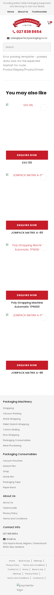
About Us (23, 11)
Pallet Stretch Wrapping (16, 424)
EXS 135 (27, 162)
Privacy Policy (10, 513)
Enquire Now (27, 155)
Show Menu (5, 22)
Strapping (8, 408)
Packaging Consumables (17, 440)
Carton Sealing (11, 429)
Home (10, 11)
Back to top (24, 560)
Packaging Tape (12, 482)
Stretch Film (9, 466)
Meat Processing (12, 445)
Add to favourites (43, 107)
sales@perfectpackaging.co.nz (29, 38)
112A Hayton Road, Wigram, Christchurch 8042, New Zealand (25, 545)
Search (47, 47)
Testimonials (39, 11)
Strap (6, 471)
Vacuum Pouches (12, 460)
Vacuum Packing (12, 413)
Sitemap (38, 560)
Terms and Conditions (15, 518)
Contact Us (13, 569)
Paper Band (9, 487)
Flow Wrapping (11, 434)
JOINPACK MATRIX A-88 (27, 373)
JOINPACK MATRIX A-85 (27, 232)
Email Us (11, 539)
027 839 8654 (29, 32)
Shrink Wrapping (12, 418)
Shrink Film (8, 476)
